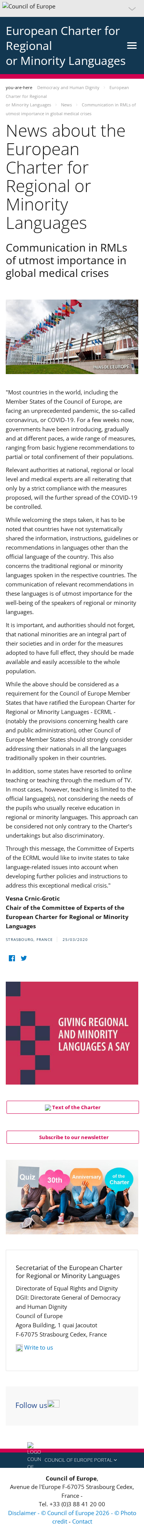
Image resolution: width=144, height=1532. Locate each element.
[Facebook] (12, 958)
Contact (82, 1521)
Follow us (31, 1405)
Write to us (38, 1347)
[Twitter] (24, 958)
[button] (72, 8)
